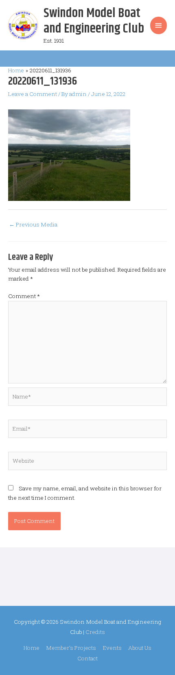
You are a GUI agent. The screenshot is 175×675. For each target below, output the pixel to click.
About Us (139, 647)
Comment (24, 296)
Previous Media (33, 224)
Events (112, 647)
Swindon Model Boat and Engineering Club (94, 21)
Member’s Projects (71, 647)
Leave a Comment (32, 94)
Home (31, 647)
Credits (95, 632)
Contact (87, 658)
